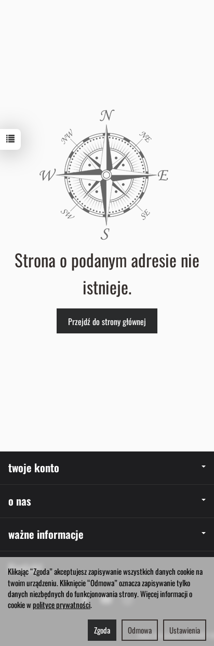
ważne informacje (46, 534)
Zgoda (102, 630)
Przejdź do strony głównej (107, 321)
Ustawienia (184, 630)
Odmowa (140, 630)
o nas (19, 501)
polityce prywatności (61, 604)
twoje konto (33, 467)
